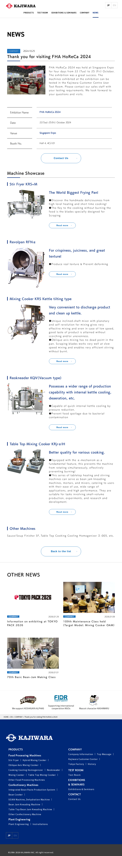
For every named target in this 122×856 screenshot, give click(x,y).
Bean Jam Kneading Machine (24, 804)
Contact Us (74, 799)
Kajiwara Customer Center (83, 759)
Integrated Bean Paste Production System (31, 789)
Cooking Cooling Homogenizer (25, 769)
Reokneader (53, 769)
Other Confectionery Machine (24, 814)
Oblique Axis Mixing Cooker (23, 765)
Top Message (104, 754)
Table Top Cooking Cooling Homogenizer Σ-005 (74, 536)
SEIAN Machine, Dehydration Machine (29, 799)
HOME (6, 716)
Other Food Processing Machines (26, 779)
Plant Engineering (18, 824)
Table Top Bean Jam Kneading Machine (30, 809)
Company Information (80, 754)
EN (11, 716)
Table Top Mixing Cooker (42, 774)
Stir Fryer (13, 760)
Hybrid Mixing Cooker (34, 760)
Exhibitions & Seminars (81, 789)
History (92, 763)
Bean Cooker (15, 794)
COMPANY (18, 716)
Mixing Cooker (16, 774)
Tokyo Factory (76, 763)
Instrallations (40, 824)
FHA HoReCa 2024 (50, 112)
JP (108, 5)
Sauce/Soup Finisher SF (23, 536)
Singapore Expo (48, 133)
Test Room (74, 774)
